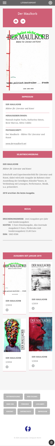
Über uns (10, 404)
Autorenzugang (13, 396)
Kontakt (9, 411)
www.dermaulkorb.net (16, 143)
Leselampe (40, 404)
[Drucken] (15, 21)
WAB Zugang (32, 396)
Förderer (25, 404)
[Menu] (5, 3)
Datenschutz (25, 411)
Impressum (42, 411)
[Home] (50, 3)
